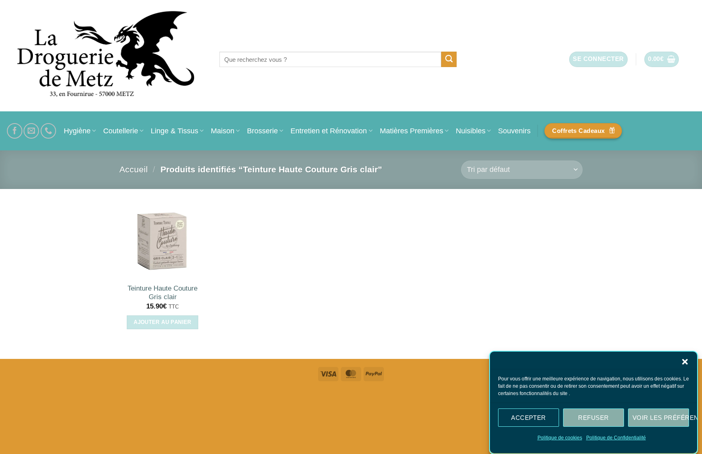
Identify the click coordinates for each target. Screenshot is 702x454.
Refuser (593, 417)
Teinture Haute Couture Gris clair (162, 293)
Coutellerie (120, 130)
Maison (222, 130)
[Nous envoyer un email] (31, 131)
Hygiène (77, 130)
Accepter (528, 417)
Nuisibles (470, 130)
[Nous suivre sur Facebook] (14, 131)
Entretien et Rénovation (328, 130)
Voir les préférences (661, 417)
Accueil (133, 169)
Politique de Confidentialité (616, 438)
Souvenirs (514, 130)
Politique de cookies (559, 438)
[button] (685, 362)
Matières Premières (411, 130)
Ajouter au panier (162, 322)
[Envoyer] (449, 59)
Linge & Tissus (174, 130)
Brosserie (262, 130)
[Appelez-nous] (48, 131)
